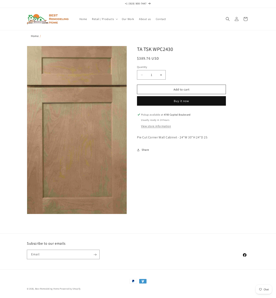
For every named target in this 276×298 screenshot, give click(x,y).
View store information (156, 126)
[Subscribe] (95, 254)
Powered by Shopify (70, 288)
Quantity (142, 67)
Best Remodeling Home (47, 288)
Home (35, 36)
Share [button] (145, 150)
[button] (104, 19)
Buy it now (181, 101)
